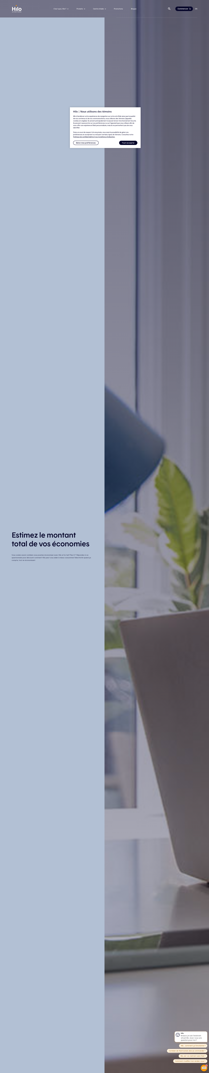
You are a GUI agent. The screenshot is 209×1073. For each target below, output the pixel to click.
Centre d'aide (98, 9)
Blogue (133, 9)
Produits (80, 9)
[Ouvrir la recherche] (169, 8)
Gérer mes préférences (86, 143)
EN (196, 9)
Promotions (118, 9)
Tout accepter (128, 143)
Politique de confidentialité (83, 137)
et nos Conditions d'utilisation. (104, 137)
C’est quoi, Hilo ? (60, 9)
